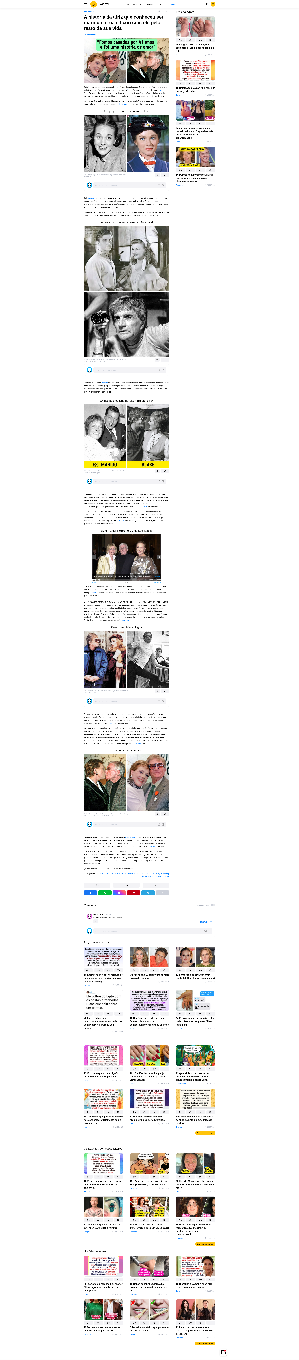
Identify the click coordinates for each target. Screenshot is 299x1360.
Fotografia (87, 1232)
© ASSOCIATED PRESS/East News (95, 471)
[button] (97, 885)
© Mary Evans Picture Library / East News (97, 361)
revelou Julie (141, 507)
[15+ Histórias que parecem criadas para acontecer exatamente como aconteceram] (103, 1099)
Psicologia (133, 1188)
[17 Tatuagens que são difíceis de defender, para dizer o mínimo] (103, 1207)
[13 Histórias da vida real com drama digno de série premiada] (149, 1099)
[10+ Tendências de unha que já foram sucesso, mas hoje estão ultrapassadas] (149, 1056)
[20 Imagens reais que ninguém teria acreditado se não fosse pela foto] (195, 27)
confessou (153, 847)
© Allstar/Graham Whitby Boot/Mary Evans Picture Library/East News (105, 814)
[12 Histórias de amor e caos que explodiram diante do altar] (195, 1267)
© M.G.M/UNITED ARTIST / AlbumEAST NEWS (98, 691)
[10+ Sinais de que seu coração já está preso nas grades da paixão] (149, 1164)
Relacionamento (90, 11)
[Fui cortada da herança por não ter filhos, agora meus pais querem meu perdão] (103, 1267)
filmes (129, 90)
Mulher (132, 1084)
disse (121, 521)
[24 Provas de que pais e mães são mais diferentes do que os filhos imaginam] (195, 1001)
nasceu (91, 198)
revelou (138, 744)
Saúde (132, 1334)
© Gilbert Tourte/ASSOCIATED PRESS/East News (99, 816)
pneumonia (130, 837)
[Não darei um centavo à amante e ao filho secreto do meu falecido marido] (195, 1099)
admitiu (95, 593)
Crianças (179, 1028)
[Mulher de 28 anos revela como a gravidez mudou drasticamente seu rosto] (195, 1164)
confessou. (125, 620)
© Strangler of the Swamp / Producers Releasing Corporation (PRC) (105, 359)
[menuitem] (126, 4)
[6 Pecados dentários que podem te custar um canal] (149, 1310)
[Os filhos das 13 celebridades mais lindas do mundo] (149, 957)
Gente (178, 55)
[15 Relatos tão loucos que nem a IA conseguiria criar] (195, 71)
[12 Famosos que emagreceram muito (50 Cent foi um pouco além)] (195, 957)
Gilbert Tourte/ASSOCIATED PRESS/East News (120, 874)
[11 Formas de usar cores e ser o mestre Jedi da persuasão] (103, 1310)
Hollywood (123, 104)
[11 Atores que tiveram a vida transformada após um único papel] (149, 1207)
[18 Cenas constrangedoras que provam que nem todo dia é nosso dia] (149, 1267)
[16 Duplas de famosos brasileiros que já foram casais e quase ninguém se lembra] (195, 157)
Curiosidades (181, 1084)
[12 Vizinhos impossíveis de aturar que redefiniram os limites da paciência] (103, 1164)
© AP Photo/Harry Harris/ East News (95, 175)
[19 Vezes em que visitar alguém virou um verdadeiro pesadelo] (103, 1056)
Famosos (179, 185)
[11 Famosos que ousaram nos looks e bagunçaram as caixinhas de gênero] (195, 1310)
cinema (162, 90)
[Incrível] (100, 4)
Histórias (87, 985)
